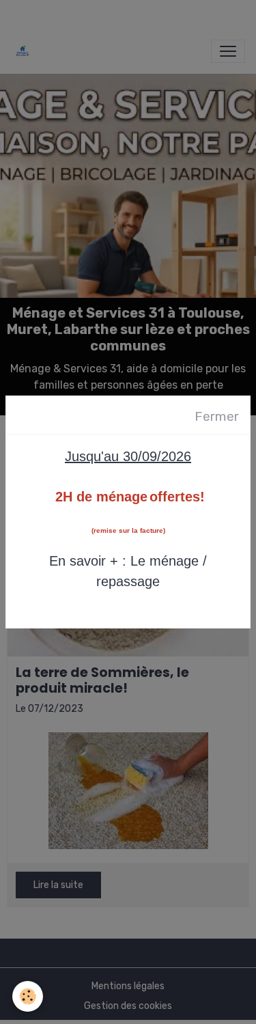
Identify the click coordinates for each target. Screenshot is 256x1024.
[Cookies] (27, 996)
